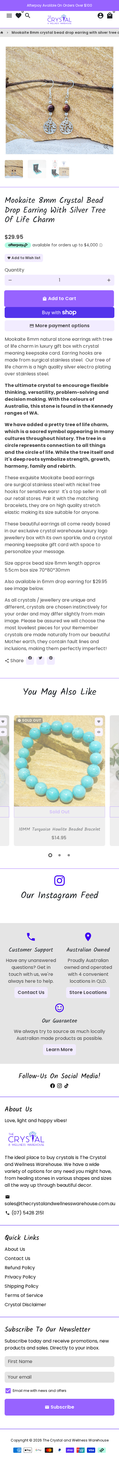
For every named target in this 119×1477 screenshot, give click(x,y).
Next (108, 100)
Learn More (59, 1049)
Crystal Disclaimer (25, 1304)
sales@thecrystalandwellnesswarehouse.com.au (60, 1201)
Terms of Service (24, 1295)
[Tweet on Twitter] (40, 661)
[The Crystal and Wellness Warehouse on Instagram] (59, 881)
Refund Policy (20, 1267)
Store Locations (88, 992)
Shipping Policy (21, 1286)
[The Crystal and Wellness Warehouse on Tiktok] (66, 1086)
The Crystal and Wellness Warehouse (76, 1440)
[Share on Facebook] (30, 661)
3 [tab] (68, 855)
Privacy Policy (20, 1277)
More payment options (62, 325)
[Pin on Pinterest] (51, 661)
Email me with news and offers (39, 1390)
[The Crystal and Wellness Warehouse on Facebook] (52, 1086)
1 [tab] (50, 855)
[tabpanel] (59, 780)
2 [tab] (59, 855)
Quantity (14, 270)
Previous (10, 779)
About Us (15, 1249)
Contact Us (31, 992)
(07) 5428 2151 (24, 1213)
